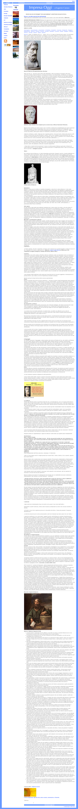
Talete (39, 32)
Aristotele (53, 30)
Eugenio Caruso (36, 786)
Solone (35, 32)
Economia (6, 11)
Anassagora (27, 30)
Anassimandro (34, 30)
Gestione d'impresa (8, 6)
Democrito (64, 30)
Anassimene (42, 30)
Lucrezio (57, 31)
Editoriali (6, 4)
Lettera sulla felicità (55, 250)
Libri (5, 9)
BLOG (5, 37)
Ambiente (6, 18)
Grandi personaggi (8, 24)
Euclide (47, 31)
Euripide (52, 31)
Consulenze (6, 29)
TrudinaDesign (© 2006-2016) (69, 806)
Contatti (5, 35)
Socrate (30, 32)
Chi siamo (6, 31)
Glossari (6, 26)
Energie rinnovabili (8, 15)
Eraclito (38, 31)
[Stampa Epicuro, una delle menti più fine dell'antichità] (16, 5)
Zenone (43, 32)
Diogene (70, 30)
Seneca (26, 32)
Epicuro (33, 31)
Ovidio (61, 31)
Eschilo (42, 31)
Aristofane (47, 30)
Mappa (5, 33)
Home (73, 1)
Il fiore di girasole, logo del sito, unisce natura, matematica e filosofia (41, 797)
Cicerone (59, 30)
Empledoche (27, 31)
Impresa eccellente (8, 22)
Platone (71, 31)
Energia (5, 13)
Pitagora (66, 31)
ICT (4, 20)
